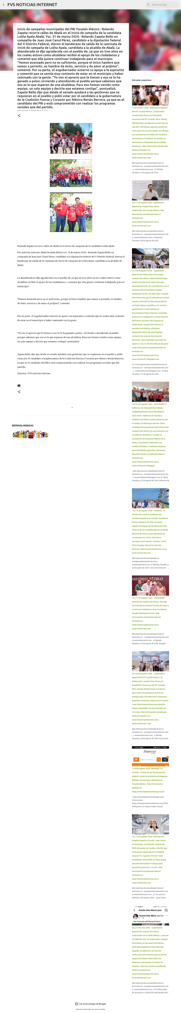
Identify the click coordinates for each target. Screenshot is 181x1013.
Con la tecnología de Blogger (92, 1004)
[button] (19, 116)
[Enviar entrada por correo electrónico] (19, 386)
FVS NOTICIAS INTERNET (32, 4)
